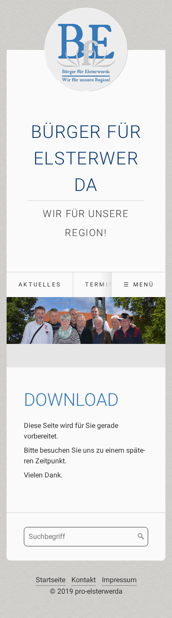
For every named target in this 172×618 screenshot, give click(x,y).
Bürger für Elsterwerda (86, 158)
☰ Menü (138, 284)
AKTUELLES (40, 284)
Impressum (119, 580)
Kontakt (83, 580)
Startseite (50, 580)
